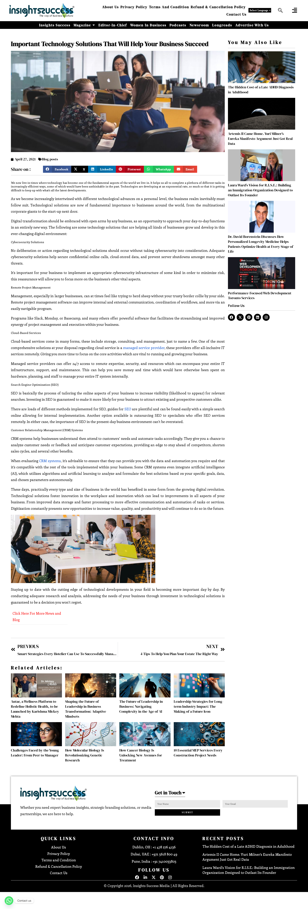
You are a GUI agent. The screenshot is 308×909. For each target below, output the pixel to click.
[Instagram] (266, 317)
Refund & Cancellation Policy (218, 6)
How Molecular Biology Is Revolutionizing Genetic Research (84, 755)
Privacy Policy (133, 6)
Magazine (82, 25)
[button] (279, 10)
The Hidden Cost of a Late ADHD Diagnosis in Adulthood (248, 846)
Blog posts (50, 159)
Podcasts (178, 25)
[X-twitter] (240, 317)
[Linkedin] (257, 317)
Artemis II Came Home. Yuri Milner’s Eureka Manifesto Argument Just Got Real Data (260, 138)
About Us (110, 6)
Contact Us (237, 14)
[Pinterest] (248, 317)
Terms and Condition (169, 6)
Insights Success (54, 25)
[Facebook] (231, 317)
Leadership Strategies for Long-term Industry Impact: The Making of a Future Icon (198, 706)
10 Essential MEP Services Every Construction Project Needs (198, 753)
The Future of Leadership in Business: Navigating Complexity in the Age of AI (141, 706)
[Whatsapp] (9, 900)
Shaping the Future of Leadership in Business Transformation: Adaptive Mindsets (85, 709)
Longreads (222, 25)
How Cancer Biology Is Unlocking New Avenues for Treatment (140, 755)
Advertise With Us (252, 25)
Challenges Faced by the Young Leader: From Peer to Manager (35, 753)
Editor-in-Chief (112, 25)
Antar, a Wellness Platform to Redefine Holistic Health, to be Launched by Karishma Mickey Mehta (35, 709)
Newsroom (199, 25)
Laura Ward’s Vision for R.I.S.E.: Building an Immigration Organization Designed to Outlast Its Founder (260, 190)
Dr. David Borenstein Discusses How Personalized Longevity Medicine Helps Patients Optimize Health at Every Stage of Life (260, 244)
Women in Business (148, 25)
